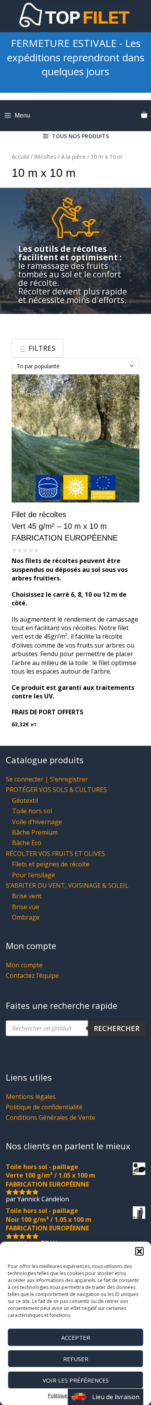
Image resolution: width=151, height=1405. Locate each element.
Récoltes (45, 156)
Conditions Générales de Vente (50, 1117)
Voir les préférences (76, 1380)
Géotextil (25, 800)
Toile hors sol (32, 811)
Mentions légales (31, 1096)
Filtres (40, 348)
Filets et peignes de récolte (50, 864)
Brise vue (25, 907)
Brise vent (26, 896)
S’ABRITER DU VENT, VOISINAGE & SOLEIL (67, 885)
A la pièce (73, 156)
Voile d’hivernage (37, 822)
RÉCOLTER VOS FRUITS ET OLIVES (55, 853)
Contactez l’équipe (32, 975)
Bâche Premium (35, 832)
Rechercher (116, 1028)
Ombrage (25, 917)
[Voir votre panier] (144, 115)
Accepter (75, 1337)
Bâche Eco (26, 842)
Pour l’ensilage (33, 875)
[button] (139, 1251)
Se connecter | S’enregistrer (47, 779)
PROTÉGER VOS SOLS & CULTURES (56, 789)
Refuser (75, 1359)
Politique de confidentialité (44, 1107)
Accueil (20, 156)
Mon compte (24, 965)
